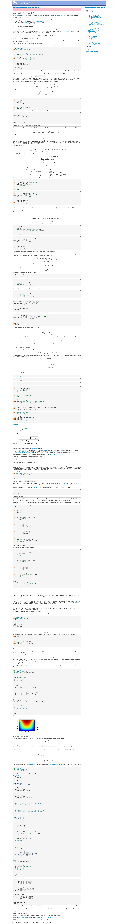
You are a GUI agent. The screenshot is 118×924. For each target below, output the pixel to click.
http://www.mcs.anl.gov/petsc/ (23, 917)
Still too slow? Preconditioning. (94, 44)
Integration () (90, 47)
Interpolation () (91, 51)
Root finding (90, 38)
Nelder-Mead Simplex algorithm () (95, 16)
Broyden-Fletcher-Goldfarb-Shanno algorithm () (95, 18)
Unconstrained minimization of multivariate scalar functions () (95, 13)
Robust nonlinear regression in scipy (21, 451)
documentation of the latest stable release (54, 9)
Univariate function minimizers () (93, 31)
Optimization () (92, 11)
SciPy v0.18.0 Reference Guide (27, 7)
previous (102, 7)
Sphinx (47, 922)
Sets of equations (92, 42)
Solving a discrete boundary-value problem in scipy (23, 452)
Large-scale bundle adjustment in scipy (21, 450)
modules (90, 7)
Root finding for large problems (94, 43)
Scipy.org (15, 7)
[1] (40, 349)
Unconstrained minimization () (94, 33)
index (87, 7)
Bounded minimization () (93, 36)
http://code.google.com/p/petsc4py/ (44, 917)
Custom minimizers (91, 37)
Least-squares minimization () (96, 26)
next (99, 7)
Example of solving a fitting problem (95, 28)
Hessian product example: (95, 23)
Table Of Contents (88, 10)
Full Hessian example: (94, 22)
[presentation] (44, 32)
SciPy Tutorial (36, 7)
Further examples (92, 29)
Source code (15, 424)
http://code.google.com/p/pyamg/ (41, 919)
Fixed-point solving (92, 40)
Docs (19, 7)
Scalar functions (92, 39)
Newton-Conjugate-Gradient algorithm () (96, 20)
